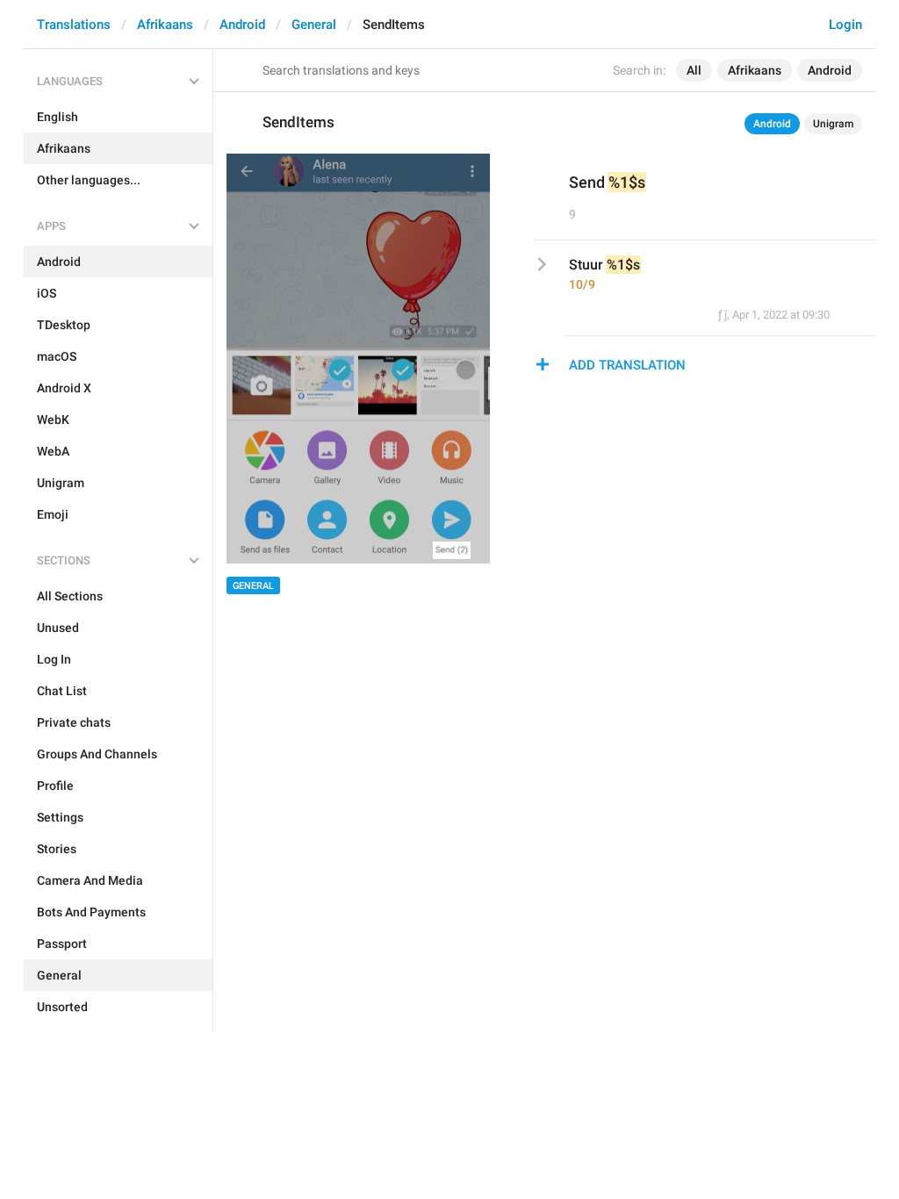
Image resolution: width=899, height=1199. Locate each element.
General (313, 24)
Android (242, 24)
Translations (74, 24)
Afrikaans (165, 24)
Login (845, 24)
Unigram (833, 124)
